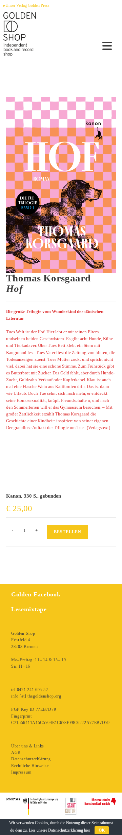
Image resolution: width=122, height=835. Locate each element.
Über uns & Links (27, 746)
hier (87, 830)
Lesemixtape (29, 609)
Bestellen (67, 532)
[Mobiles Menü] (107, 46)
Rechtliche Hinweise (29, 765)
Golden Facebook (36, 594)
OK (102, 830)
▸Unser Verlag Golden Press (26, 5)
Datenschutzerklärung (31, 759)
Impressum (21, 772)
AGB (16, 752)
